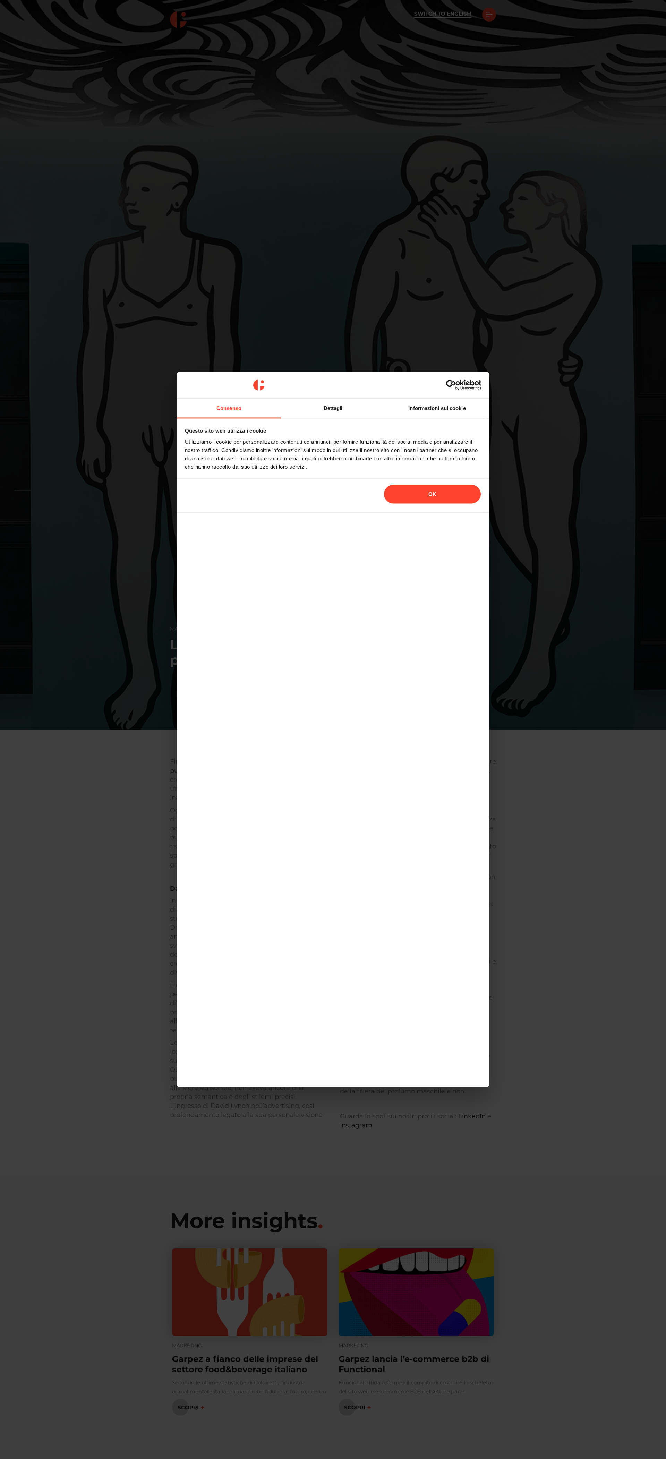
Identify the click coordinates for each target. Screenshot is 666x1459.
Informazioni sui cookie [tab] (437, 408)
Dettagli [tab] (333, 408)
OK (432, 494)
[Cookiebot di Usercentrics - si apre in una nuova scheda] (451, 385)
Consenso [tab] (228, 408)
